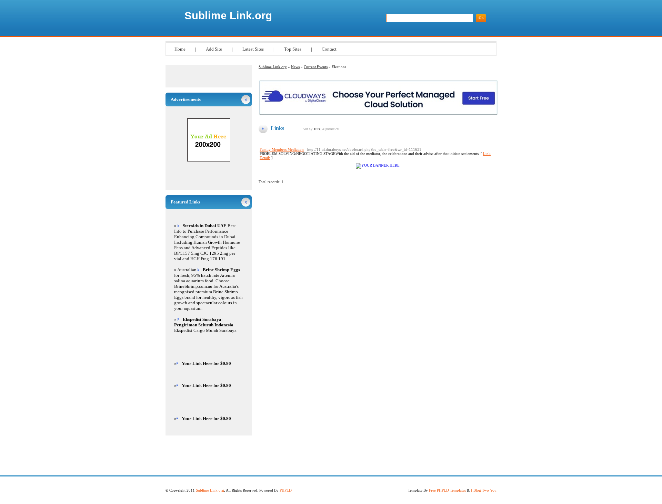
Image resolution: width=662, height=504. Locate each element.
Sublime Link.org (228, 16)
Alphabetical (330, 129)
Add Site (214, 49)
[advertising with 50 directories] (378, 165)
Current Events (316, 67)
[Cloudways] (378, 114)
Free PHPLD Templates (447, 490)
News (295, 67)
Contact (329, 49)
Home (179, 49)
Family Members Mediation (282, 149)
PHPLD (286, 490)
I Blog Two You (483, 490)
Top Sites (292, 49)
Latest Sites (253, 49)
